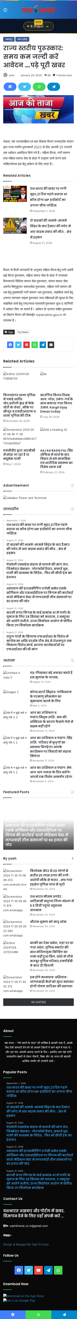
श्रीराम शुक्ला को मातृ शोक (48, 922)
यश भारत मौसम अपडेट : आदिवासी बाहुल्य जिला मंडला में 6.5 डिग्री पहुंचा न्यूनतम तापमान (52, 903)
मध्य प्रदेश (22, 39)
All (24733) (38, 1002)
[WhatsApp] (39, 87)
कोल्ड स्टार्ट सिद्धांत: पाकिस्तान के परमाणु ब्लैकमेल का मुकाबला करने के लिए (51, 696)
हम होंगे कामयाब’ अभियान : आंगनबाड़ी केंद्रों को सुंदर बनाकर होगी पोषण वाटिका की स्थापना (52, 981)
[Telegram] (53, 87)
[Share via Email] (51, 345)
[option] (38, 826)
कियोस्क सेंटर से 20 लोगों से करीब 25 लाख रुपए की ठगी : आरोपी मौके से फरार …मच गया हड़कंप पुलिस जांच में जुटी (51, 878)
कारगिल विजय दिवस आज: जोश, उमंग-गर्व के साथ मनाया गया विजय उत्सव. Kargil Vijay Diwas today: (56, 403)
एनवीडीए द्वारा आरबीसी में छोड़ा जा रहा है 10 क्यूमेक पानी (19, 454)
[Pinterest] (26, 345)
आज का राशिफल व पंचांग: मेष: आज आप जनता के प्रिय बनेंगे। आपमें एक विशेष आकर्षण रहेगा (51, 772)
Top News (22, 332)
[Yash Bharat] (38, 10)
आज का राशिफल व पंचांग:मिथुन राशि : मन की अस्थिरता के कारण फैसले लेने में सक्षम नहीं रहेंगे (51, 719)
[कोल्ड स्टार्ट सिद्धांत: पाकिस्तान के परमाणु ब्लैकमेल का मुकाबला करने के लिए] (15, 698)
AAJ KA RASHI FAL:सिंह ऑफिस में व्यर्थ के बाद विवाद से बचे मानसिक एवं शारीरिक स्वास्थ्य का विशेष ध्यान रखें (56, 458)
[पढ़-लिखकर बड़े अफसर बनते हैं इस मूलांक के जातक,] (15, 679)
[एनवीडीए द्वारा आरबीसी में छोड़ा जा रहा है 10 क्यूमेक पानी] (20, 437)
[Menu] (5, 11)
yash (12, 75)
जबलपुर (8, 39)
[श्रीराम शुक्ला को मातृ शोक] (15, 929)
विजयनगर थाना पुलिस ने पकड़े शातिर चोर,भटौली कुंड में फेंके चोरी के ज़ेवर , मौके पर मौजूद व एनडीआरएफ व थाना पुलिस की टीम (19, 405)
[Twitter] (24, 87)
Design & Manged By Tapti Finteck (26, 1244)
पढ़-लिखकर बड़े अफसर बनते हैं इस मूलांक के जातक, (51, 675)
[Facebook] (10, 87)
